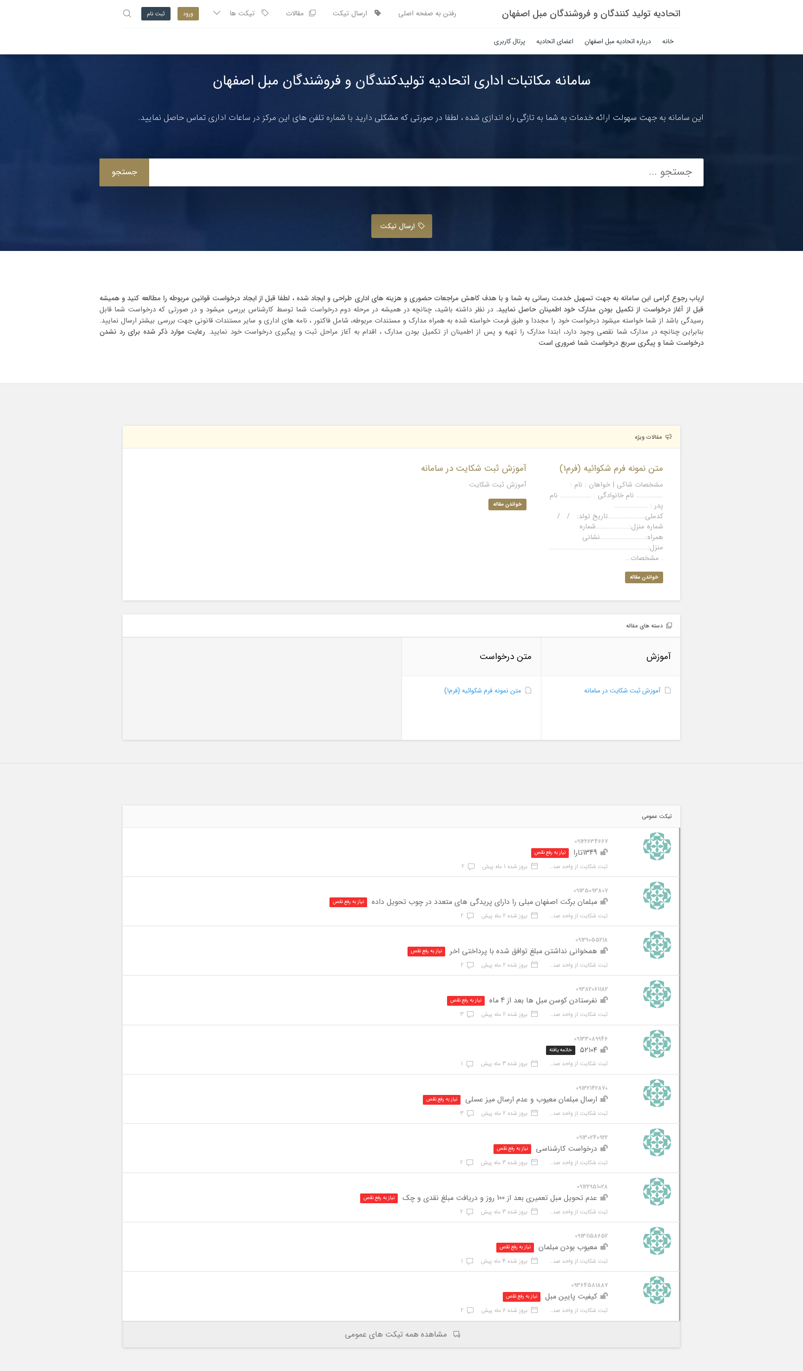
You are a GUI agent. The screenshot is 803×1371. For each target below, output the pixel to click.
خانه (668, 41)
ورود (188, 13)
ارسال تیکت (353, 13)
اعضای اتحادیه (554, 41)
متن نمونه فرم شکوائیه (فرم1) (482, 691)
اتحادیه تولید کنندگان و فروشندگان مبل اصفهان (591, 14)
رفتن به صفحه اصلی (427, 13)
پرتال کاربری (509, 41)
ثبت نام (156, 13)
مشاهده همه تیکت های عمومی (396, 1334)
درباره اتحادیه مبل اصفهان (618, 41)
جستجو (124, 171)
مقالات (297, 13)
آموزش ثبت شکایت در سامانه (622, 691)
